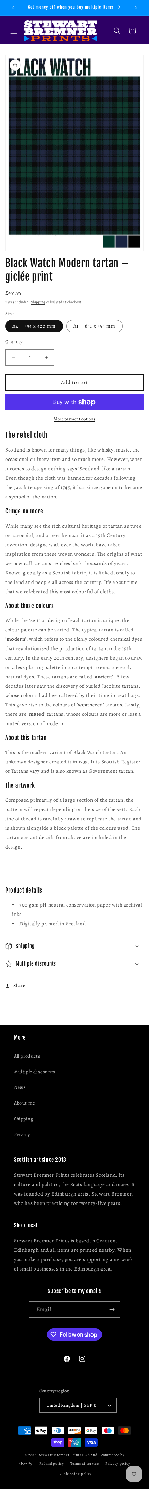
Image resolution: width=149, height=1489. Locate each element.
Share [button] (19, 985)
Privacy (22, 1134)
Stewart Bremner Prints (60, 1454)
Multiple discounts (34, 1071)
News (20, 1087)
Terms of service (84, 1463)
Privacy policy (117, 1463)
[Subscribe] (112, 1309)
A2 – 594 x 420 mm (34, 326)
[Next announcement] (136, 7)
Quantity (14, 342)
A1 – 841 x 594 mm (94, 326)
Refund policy (51, 1463)
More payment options (74, 419)
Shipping (38, 302)
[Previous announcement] (12, 7)
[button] (13, 31)
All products (27, 1056)
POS (86, 1454)
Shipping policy (78, 1473)
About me (24, 1103)
